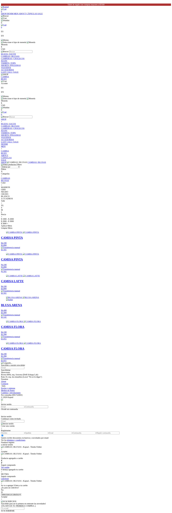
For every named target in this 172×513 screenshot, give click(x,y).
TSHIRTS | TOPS (8, 63)
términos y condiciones (16, 440)
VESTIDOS (6, 68)
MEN (16, 14)
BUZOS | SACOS (8, 54)
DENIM (10, 14)
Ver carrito (5, 467)
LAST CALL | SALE (10, 72)
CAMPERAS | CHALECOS (12, 58)
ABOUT (22, 14)
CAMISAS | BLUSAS (10, 56)
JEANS (4, 61)
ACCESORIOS (7, 70)
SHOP (4, 14)
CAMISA (5, 77)
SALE (40, 14)
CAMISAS (5, 178)
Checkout (5, 479)
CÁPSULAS (32, 14)
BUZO (4, 79)
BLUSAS (5, 180)
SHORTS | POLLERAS (11, 65)
